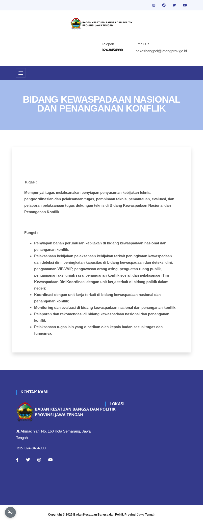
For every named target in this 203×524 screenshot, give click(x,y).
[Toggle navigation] (20, 73)
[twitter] (175, 5)
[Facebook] (17, 459)
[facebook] (164, 5)
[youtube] (185, 5)
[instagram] (154, 5)
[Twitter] (28, 459)
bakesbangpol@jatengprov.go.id (161, 51)
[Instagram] (39, 459)
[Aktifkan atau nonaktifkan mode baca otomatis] (10, 512)
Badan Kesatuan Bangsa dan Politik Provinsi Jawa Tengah (114, 514)
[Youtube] (50, 459)
